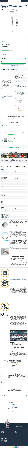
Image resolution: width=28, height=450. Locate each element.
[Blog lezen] (5, 155)
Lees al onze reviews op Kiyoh (13, 362)
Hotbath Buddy (6, 166)
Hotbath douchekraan (17, 166)
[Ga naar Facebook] (17, 436)
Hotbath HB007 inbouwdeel (20, 90)
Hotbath (2, 166)
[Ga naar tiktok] (15, 436)
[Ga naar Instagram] (18, 436)
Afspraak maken (16, 433)
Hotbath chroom (11, 166)
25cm (6, 44)
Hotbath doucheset (24, 166)
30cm (8, 44)
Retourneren (2, 431)
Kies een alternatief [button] (10, 135)
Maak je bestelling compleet (14, 65)
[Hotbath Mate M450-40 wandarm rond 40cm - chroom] (16, 101)
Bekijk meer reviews (14, 404)
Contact (15, 431)
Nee (3, 54)
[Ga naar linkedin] (16, 436)
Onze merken (16, 435)
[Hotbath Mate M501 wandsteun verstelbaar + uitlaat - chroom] (16, 105)
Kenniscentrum (16, 434)
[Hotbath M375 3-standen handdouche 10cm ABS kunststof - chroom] (16, 94)
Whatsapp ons (18, 425)
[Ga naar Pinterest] (19, 436)
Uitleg (19, 79)
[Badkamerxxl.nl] (4, 1)
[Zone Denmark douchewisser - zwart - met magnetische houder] (6, 132)
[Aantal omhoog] (6, 61)
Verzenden (2, 430)
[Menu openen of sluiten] (1, 1)
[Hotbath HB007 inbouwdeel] (16, 91)
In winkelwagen (13, 63)
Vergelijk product (25, 6)
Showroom (16, 432)
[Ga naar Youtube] (20, 436)
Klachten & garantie (3, 433)
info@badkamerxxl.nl (19, 426)
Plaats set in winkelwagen (14, 147)
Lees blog (11, 161)
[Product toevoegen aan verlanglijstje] (26, 63)
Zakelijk (15, 430)
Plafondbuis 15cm (4, 47)
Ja (5, 54)
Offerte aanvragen (3, 432)
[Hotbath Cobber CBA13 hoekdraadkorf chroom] (5, 125)
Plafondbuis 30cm (9, 47)
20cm (3, 44)
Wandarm (15, 47)
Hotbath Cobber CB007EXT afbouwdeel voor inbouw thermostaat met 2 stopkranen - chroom (21, 87)
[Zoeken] (21, 1)
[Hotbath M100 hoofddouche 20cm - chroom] (16, 98)
